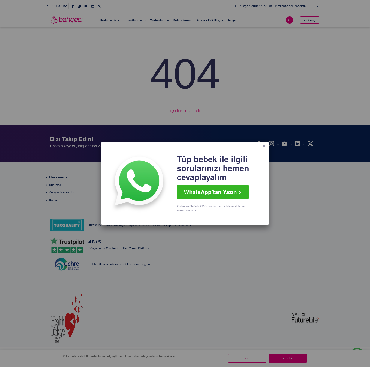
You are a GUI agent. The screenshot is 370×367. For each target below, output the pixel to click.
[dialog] (185, 183)
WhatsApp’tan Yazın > (213, 192)
